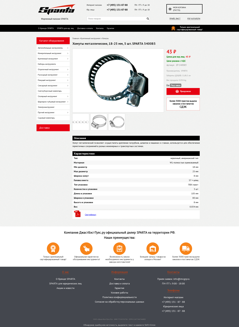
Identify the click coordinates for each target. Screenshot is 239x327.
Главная (75, 38)
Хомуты (105, 38)
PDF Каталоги (193, 19)
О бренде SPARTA (46, 28)
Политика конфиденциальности (119, 297)
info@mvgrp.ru (181, 279)
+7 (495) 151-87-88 (117, 4)
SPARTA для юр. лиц (65, 28)
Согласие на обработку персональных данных (119, 301)
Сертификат (90, 214)
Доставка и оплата (85, 28)
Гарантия (110, 28)
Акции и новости (65, 288)
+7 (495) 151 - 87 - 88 (173, 301)
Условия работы (119, 292)
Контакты (100, 28)
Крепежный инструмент (91, 38)
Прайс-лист (175, 19)
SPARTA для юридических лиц (65, 283)
